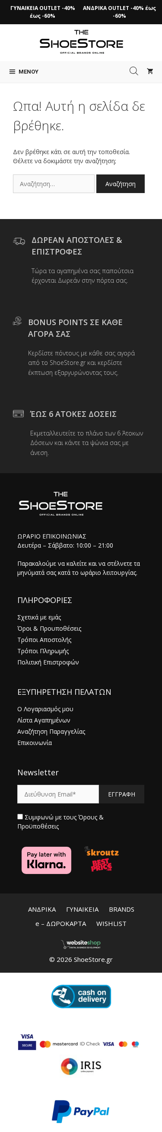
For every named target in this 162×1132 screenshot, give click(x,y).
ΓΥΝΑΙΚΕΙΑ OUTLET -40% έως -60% (42, 11)
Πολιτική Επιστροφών (48, 662)
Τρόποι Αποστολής (44, 639)
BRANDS (121, 909)
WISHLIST (111, 923)
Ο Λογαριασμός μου (45, 709)
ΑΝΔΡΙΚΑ (42, 909)
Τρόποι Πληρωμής (43, 651)
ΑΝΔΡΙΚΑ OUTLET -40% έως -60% (119, 11)
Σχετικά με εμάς (39, 617)
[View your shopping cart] (150, 72)
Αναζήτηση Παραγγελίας (51, 731)
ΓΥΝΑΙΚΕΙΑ (82, 909)
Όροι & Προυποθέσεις (49, 628)
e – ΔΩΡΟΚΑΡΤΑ (60, 923)
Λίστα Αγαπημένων (43, 720)
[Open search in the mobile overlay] (134, 71)
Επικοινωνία (34, 743)
